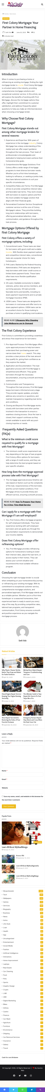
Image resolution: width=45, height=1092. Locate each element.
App (4, 935)
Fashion (6, 949)
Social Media (8, 946)
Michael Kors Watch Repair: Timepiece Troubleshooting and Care (32, 672)
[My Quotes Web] (15, 4)
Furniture (6, 1026)
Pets (5, 979)
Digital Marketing (9, 1001)
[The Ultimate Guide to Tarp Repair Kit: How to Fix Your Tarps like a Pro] (33, 686)
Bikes (5, 1004)
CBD (5, 997)
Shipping (6, 1033)
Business (6, 913)
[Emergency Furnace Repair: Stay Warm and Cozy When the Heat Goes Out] (33, 710)
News (5, 916)
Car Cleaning (8, 971)
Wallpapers (7, 898)
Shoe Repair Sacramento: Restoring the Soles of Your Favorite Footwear (11, 720)
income (9, 252)
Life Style (6, 924)
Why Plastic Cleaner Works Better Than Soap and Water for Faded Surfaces (11, 672)
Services (13, 14)
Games (5, 902)
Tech (5, 895)
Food (5, 975)
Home (6, 14)
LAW (5, 993)
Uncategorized (8, 938)
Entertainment (8, 942)
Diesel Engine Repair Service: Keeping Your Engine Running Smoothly (11, 696)
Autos (5, 920)
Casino (5, 1012)
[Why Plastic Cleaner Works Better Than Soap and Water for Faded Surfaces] (12, 662)
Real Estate (7, 968)
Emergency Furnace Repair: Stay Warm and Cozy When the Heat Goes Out (32, 720)
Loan (5, 927)
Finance (6, 1015)
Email (4, 779)
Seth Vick (8, 32)
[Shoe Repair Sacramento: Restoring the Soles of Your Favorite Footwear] (12, 710)
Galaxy (5, 1044)
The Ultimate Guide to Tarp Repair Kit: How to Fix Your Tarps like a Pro (32, 696)
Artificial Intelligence (10, 953)
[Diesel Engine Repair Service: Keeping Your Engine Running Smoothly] (12, 686)
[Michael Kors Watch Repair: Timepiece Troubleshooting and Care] (33, 662)
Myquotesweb (8, 891)
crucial (20, 85)
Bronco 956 (20, 856)
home (23, 353)
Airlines (6, 1008)
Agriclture (6, 1022)
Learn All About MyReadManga (14, 847)
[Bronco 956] (8, 858)
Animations (7, 957)
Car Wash (6, 1019)
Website (5, 788)
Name (4, 771)
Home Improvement (10, 960)
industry (32, 143)
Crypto (5, 990)
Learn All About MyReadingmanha (27, 866)
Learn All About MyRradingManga (27, 876)
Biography (7, 909)
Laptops (6, 964)
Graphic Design (9, 986)
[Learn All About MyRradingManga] (8, 879)
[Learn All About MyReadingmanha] (8, 869)
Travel (5, 1048)
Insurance (7, 1041)
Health (5, 931)
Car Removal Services (11, 1037)
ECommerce (7, 1030)
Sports (5, 982)
